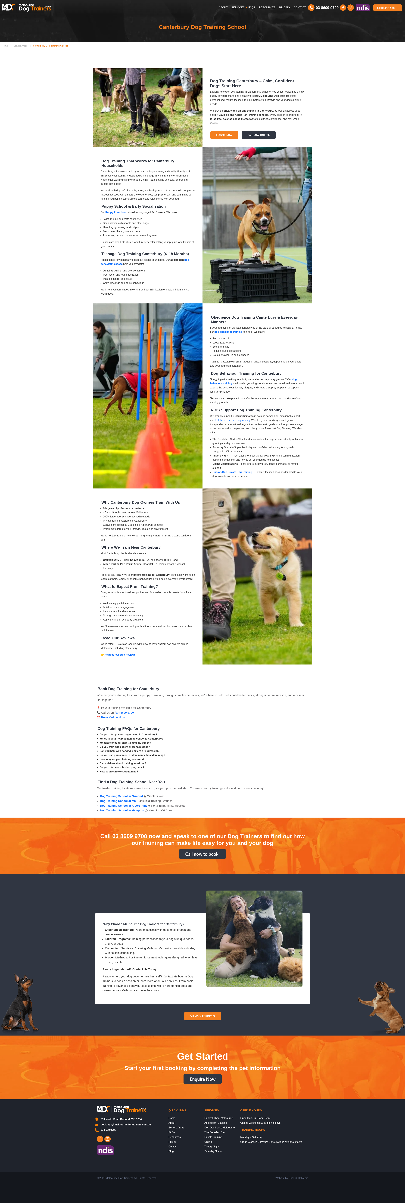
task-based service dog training (232, 420)
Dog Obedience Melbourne (219, 1127)
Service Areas (20, 45)
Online (208, 1141)
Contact (300, 7)
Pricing (284, 7)
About (223, 7)
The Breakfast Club (215, 1132)
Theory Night (211, 1146)
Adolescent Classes (215, 1122)
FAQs (251, 7)
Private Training (213, 1137)
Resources (267, 7)
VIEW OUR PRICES (202, 1016)
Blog (171, 1151)
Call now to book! (202, 854)
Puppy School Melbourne (218, 1118)
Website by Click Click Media (291, 1178)
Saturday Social (213, 1151)
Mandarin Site (386, 7)
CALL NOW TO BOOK (259, 135)
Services (238, 7)
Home (5, 45)
